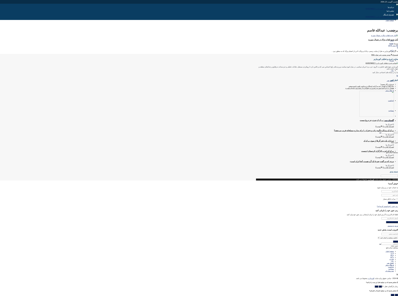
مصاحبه (391, 269)
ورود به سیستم (393, 226)
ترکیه (392, 257)
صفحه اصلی (389, 20)
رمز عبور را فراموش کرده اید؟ (387, 206)
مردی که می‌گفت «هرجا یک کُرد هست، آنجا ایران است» (372, 161)
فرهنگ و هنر (389, 91)
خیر (376, 286)
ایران (392, 253)
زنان (392, 71)
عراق (392, 255)
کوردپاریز (371, 180)
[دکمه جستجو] (380, 244)
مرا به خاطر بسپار (389, 199)
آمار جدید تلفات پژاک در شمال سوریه (383, 39)
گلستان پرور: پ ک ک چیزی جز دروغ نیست (377, 120)
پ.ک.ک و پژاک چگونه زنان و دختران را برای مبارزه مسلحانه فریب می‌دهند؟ (364, 130)
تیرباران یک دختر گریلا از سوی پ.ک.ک (379, 141)
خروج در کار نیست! (387, 84)
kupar (391, 44)
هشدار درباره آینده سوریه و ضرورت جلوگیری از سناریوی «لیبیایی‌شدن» (369, 88)
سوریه (392, 61)
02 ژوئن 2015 (393, 46)
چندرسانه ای (389, 271)
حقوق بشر (390, 263)
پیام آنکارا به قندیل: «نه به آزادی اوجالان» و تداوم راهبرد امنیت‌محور (371, 86)
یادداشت (391, 267)
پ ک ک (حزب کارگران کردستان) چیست (377, 151)
